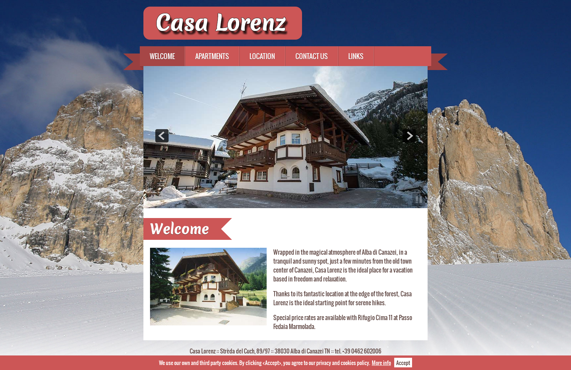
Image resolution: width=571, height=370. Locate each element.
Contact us (311, 56)
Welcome (162, 56)
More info (381, 362)
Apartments (212, 56)
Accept (403, 362)
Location (262, 56)
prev (162, 136)
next (409, 136)
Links (355, 56)
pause (419, 199)
